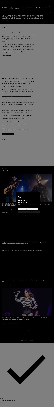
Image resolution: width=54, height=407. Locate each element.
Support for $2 (28, 209)
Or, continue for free (28, 215)
